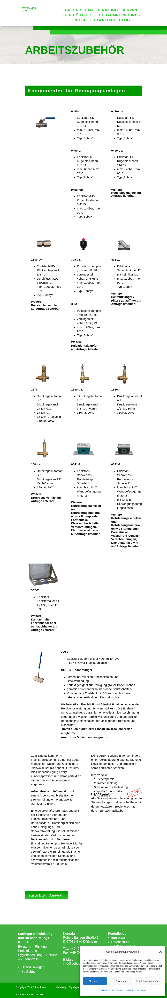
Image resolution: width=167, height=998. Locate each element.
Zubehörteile (77, 15)
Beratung (107, 10)
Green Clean (79, 10)
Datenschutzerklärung (125, 990)
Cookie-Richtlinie (106, 990)
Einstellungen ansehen (148, 981)
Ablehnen (121, 981)
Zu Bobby (28, 971)
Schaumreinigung (118, 15)
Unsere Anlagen (33, 967)
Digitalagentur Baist (78, 987)
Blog (124, 20)
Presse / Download (94, 20)
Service (130, 10)
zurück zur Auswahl (47, 895)
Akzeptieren (95, 981)
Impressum (141, 990)
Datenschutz (120, 942)
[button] (160, 951)
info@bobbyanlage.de (78, 963)
